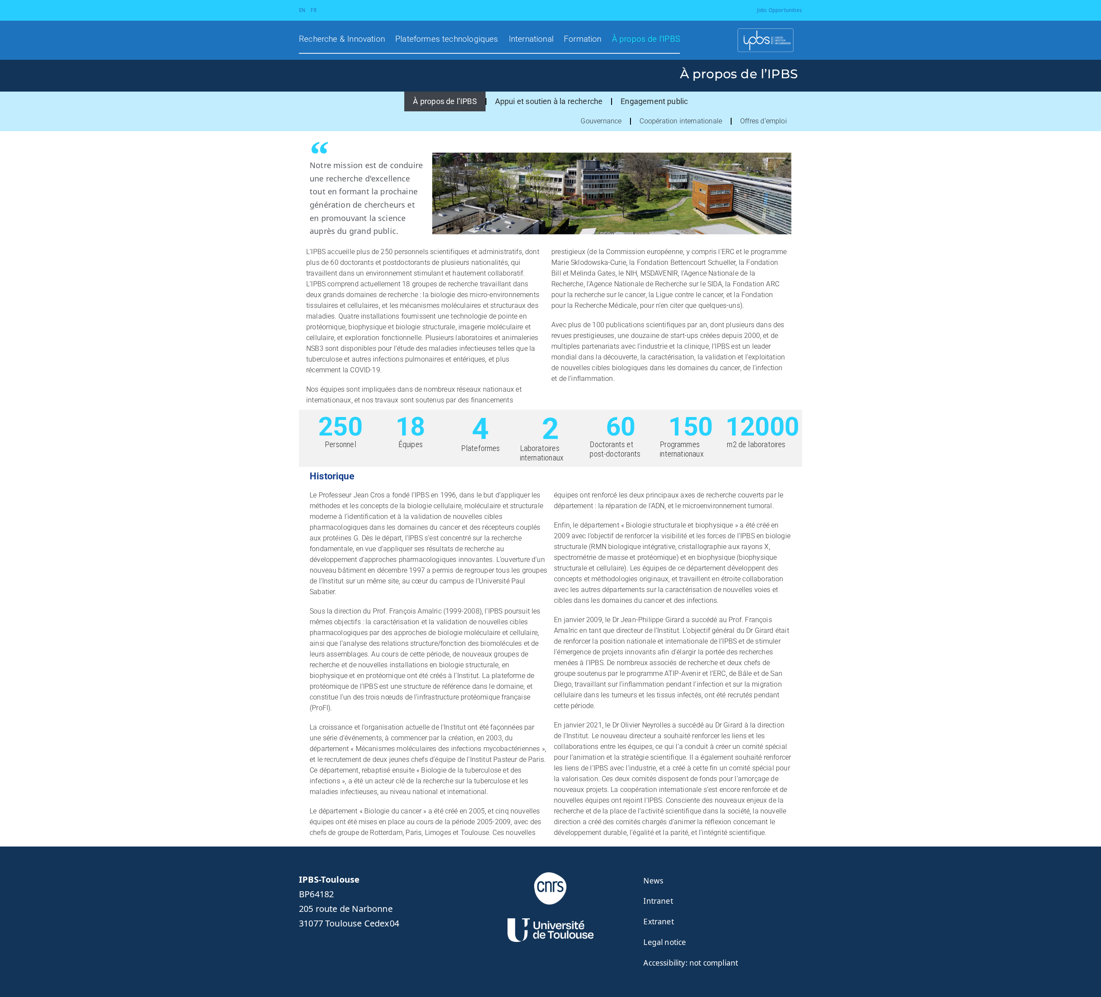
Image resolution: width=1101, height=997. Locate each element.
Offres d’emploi (763, 121)
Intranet (658, 901)
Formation (583, 39)
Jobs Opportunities (779, 10)
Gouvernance (601, 121)
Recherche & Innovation (342, 39)
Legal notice (664, 942)
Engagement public (654, 101)
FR (313, 10)
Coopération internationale (681, 121)
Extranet (658, 921)
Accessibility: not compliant (690, 963)
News (653, 881)
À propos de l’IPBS (646, 39)
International (531, 39)
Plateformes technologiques (446, 39)
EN (302, 10)
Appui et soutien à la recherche (549, 101)
